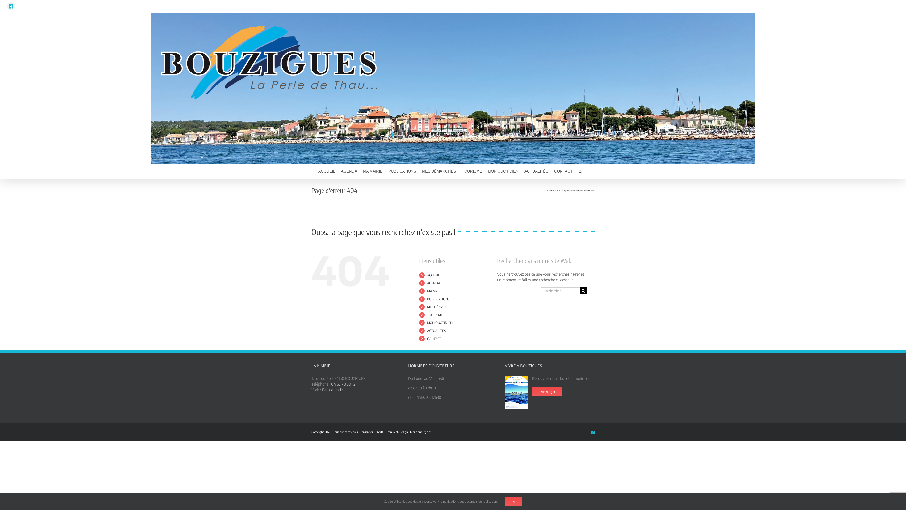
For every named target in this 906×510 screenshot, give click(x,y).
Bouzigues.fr (332, 389)
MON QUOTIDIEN (440, 323)
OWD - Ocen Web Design (392, 432)
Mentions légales (420, 432)
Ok (514, 502)
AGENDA (433, 283)
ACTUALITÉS (436, 331)
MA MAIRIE (435, 291)
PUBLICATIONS (438, 299)
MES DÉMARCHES (440, 307)
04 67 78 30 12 (343, 384)
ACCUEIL (433, 275)
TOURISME (435, 315)
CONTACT (434, 339)
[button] (580, 171)
